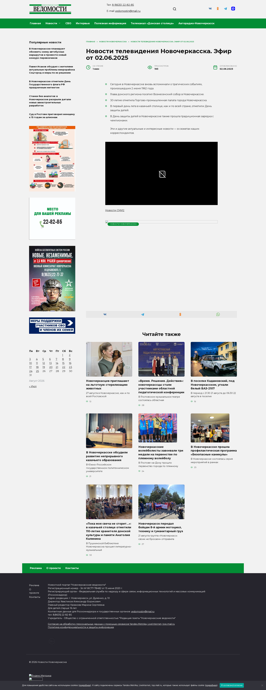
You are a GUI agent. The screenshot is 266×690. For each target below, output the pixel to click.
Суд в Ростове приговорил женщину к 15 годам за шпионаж (52, 116)
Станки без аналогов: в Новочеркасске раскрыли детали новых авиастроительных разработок (50, 101)
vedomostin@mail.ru (128, 11)
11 (37, 363)
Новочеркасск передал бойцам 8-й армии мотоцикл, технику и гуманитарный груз (160, 527)
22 (63, 367)
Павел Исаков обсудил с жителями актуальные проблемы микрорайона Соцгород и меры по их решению (52, 69)
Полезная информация (110, 23)
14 (57, 363)
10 (30, 363)
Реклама (36, 568)
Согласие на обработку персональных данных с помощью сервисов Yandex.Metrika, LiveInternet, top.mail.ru (111, 624)
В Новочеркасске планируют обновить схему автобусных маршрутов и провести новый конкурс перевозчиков (47, 53)
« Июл (33, 386)
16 (70, 363)
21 (57, 367)
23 (70, 367)
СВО (68, 23)
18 (37, 367)
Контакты (72, 568)
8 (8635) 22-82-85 (123, 4)
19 (43, 367)
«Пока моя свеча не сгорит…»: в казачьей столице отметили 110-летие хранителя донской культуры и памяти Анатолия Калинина (108, 531)
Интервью (83, 23)
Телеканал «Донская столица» (152, 23)
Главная (35, 23)
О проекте (53, 568)
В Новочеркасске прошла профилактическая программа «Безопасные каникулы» (214, 450)
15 (63, 363)
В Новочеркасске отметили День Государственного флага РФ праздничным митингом (50, 84)
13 (50, 363)
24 (30, 371)
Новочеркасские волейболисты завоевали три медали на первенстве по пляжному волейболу (160, 452)
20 (50, 367)
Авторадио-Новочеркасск (196, 23)
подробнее (84, 685)
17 (30, 367)
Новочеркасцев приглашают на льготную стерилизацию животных (107, 384)
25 (37, 371)
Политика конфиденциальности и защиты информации (81, 627)
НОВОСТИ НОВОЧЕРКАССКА (123, 224)
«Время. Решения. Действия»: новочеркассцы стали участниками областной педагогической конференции (161, 386)
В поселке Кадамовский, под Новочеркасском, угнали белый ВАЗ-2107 (212, 384)
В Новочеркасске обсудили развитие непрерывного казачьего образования (107, 456)
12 (43, 363)
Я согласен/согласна (231, 685)
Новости (51, 23)
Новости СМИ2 (114, 210)
